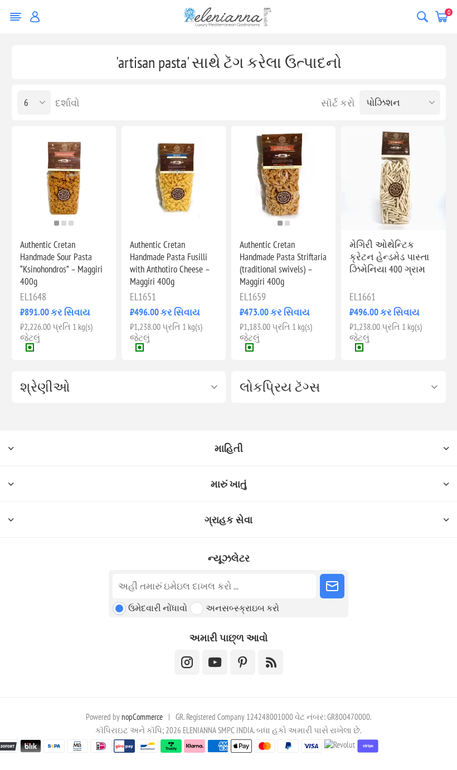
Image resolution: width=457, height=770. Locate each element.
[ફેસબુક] (242, 662)
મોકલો (332, 586)
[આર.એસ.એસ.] (270, 662)
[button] (56, 223)
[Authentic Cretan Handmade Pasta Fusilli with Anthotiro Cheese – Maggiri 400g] (173, 178)
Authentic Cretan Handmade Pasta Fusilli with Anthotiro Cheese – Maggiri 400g (170, 262)
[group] (64, 178)
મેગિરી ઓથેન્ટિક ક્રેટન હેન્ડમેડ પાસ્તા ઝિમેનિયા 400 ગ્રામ (389, 256)
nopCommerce (142, 716)
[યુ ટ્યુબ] (214, 662)
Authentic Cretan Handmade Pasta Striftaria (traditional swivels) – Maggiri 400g (283, 262)
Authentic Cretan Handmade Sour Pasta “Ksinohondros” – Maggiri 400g (61, 262)
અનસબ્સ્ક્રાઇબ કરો (242, 607)
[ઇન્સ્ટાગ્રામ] (187, 662)
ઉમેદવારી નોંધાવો (157, 607)
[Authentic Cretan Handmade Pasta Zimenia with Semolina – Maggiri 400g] (393, 178)
